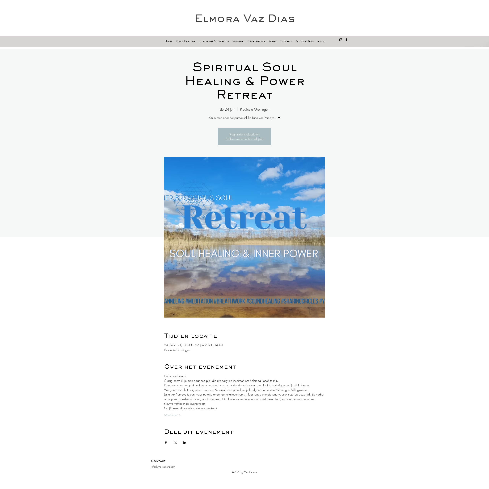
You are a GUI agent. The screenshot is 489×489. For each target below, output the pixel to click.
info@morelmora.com (163, 467)
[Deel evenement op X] (175, 442)
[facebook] (346, 40)
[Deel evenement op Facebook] (166, 442)
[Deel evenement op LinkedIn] (184, 442)
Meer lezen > (172, 415)
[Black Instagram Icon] (341, 40)
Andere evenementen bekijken (244, 139)
